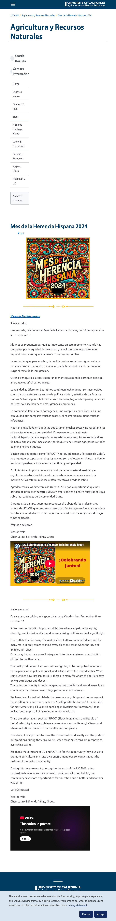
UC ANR (14, 15)
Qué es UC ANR (18, 106)
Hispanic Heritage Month (17, 129)
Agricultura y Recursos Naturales (38, 15)
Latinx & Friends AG (18, 144)
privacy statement (77, 905)
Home (16, 83)
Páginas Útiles (17, 169)
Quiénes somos (17, 94)
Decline (86, 914)
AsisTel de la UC (19, 181)
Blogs (16, 116)
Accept (100, 914)
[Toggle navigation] (13, 4)
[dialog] (58, 905)
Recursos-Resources (18, 156)
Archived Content (17, 198)
